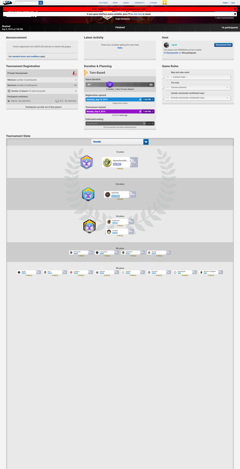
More (75, 38)
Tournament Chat (223, 45)
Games (126, 3)
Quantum (135, 19)
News (115, 3)
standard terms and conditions (26, 56)
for (180, 53)
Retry (120, 48)
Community (139, 3)
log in (233, 3)
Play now (103, 3)
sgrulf (174, 45)
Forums (153, 3)
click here (137, 14)
